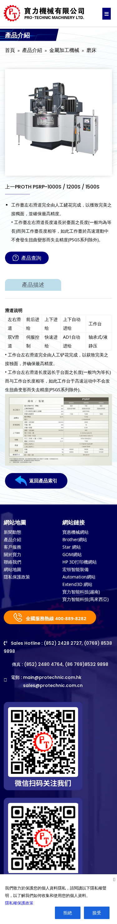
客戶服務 (12, 547)
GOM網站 (72, 554)
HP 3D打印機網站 (79, 562)
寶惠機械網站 (75, 532)
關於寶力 (12, 554)
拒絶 (67, 913)
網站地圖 (12, 569)
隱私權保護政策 (19, 903)
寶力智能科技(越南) (81, 592)
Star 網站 (71, 547)
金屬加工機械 (64, 50)
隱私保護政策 (17, 577)
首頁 (10, 50)
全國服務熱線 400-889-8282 (55, 618)
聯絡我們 (12, 562)
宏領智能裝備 (75, 569)
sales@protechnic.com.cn (53, 685)
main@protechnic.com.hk (52, 677)
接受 (96, 913)
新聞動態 (12, 532)
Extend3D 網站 (77, 584)
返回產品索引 (43, 480)
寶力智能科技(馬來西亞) (85, 599)
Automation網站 (78, 577)
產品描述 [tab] (33, 285)
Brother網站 (74, 539)
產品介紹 (32, 50)
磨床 (91, 50)
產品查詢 (31, 257)
